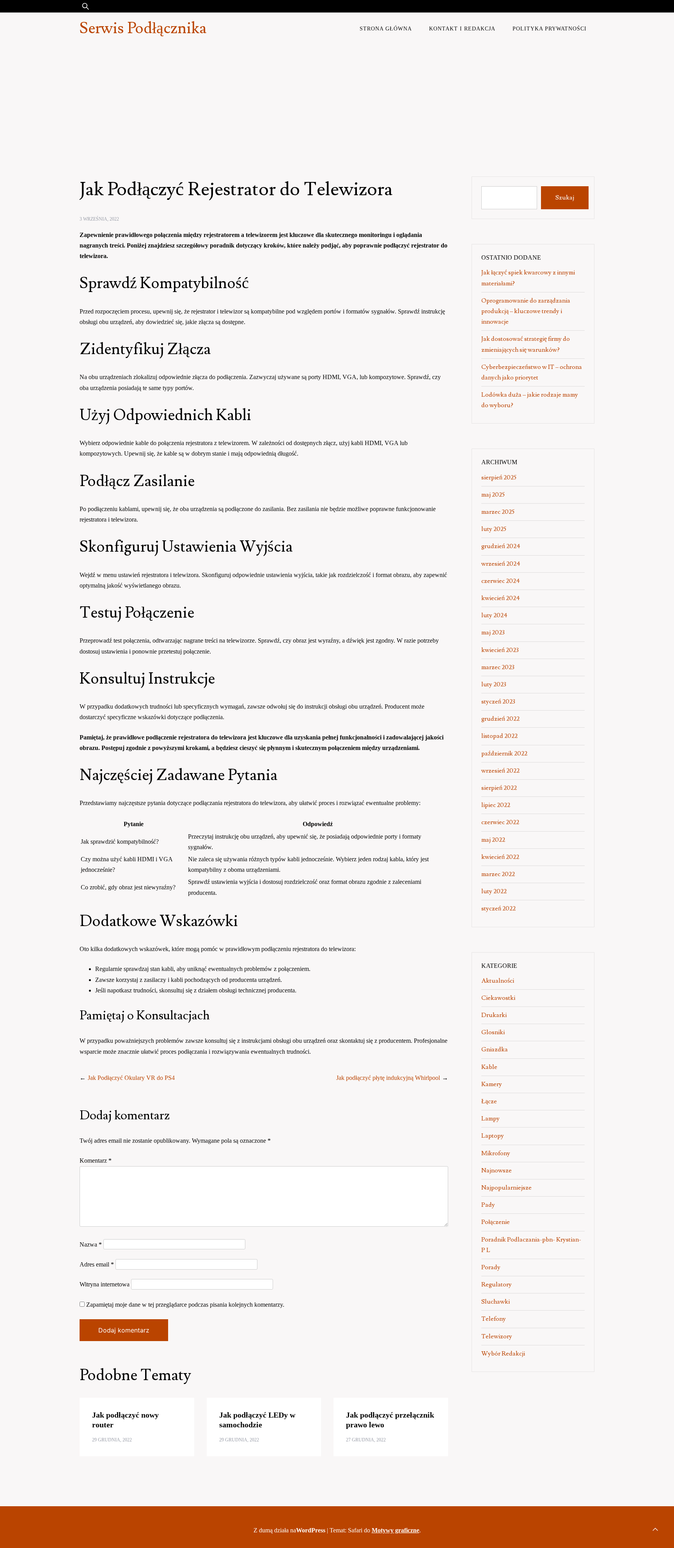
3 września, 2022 (99, 219)
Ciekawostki (498, 998)
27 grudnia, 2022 (366, 1440)
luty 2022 (494, 891)
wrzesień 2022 (500, 771)
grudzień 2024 (500, 546)
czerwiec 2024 (500, 581)
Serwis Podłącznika (143, 28)
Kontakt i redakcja (462, 28)
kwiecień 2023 (500, 650)
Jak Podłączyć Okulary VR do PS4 (131, 1077)
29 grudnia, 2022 (112, 1440)
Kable (489, 1067)
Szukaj (564, 197)
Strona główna (386, 28)
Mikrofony (495, 1153)
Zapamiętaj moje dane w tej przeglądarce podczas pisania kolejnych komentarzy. (185, 1304)
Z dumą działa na (289, 1530)
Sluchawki (495, 1302)
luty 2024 (494, 615)
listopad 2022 (499, 736)
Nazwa (91, 1244)
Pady (488, 1205)
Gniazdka (494, 1049)
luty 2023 (493, 684)
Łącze (489, 1101)
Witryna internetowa (104, 1284)
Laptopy (492, 1136)
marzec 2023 (497, 667)
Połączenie (495, 1222)
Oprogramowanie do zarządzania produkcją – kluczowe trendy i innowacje (525, 311)
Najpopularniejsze (506, 1188)
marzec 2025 (497, 512)
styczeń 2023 (498, 701)
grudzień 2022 (500, 719)
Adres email (97, 1264)
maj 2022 (493, 840)
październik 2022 (504, 753)
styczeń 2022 (498, 908)
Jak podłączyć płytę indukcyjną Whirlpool (388, 1077)
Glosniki (493, 1032)
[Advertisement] (337, 103)
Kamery (491, 1084)
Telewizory (496, 1336)
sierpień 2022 (499, 788)
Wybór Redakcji (503, 1353)
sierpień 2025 (498, 477)
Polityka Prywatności (550, 28)
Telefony (493, 1319)
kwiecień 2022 (500, 857)
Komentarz (96, 1160)
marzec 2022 (498, 874)
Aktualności (497, 981)
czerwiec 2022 (500, 822)
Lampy (490, 1118)
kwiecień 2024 (500, 598)
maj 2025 (493, 495)
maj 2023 (493, 632)
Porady (490, 1267)
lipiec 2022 (495, 805)
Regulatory (496, 1284)
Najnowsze (496, 1170)
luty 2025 (493, 529)
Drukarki (494, 1015)
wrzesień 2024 (500, 564)
